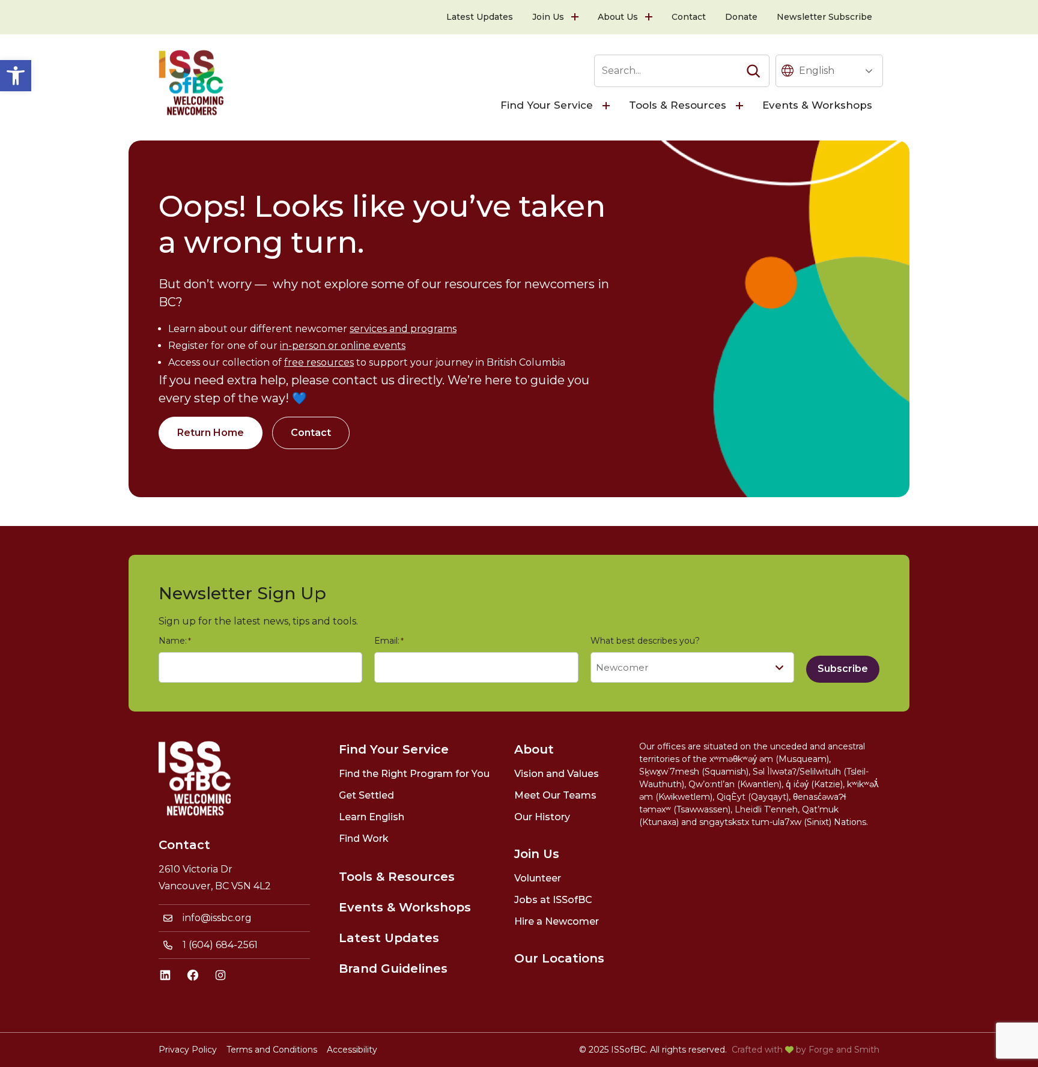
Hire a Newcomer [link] (556, 921)
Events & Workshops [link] (817, 105)
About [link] (534, 749)
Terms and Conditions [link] (271, 1049)
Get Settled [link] (366, 795)
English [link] (816, 70)
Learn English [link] (371, 817)
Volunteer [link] (537, 878)
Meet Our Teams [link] (555, 795)
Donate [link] (741, 16)
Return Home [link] (210, 432)
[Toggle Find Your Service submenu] (607, 105)
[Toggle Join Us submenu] (576, 17)
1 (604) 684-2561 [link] (220, 945)
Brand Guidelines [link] (393, 968)
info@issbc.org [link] (217, 917)
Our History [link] (542, 817)
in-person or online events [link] (342, 345)
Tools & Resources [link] (677, 105)
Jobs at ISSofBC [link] (553, 899)
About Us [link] (618, 16)
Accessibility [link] (352, 1049)
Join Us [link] (548, 16)
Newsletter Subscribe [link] (824, 16)
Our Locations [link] (559, 958)
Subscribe (843, 668)
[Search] (753, 71)
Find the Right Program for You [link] (414, 773)
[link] (15, 75)
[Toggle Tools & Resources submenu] (740, 105)
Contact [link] (689, 16)
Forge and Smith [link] (844, 1049)
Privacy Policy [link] (188, 1049)
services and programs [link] (403, 328)
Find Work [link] (364, 838)
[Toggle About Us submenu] (650, 17)
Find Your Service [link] (546, 105)
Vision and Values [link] (556, 773)
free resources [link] (319, 362)
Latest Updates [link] (479, 16)
